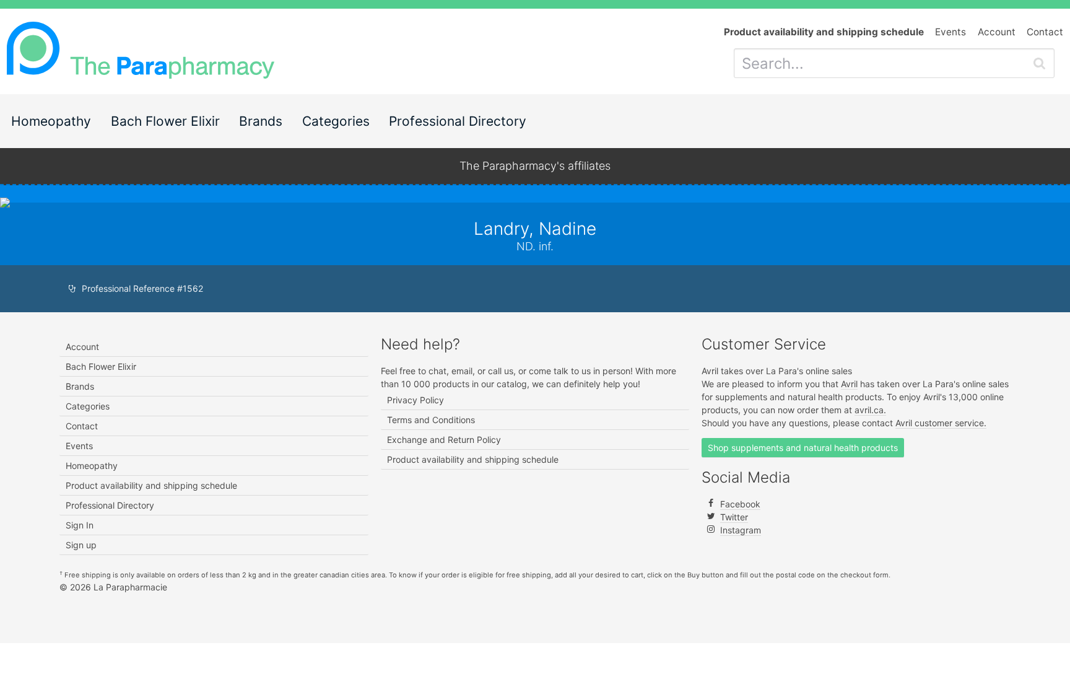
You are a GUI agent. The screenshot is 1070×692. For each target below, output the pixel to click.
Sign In (80, 525)
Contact (1045, 32)
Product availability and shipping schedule (151, 485)
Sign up (81, 545)
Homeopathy (51, 121)
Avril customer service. (940, 423)
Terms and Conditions (431, 419)
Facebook (740, 504)
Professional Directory (457, 121)
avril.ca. (870, 410)
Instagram (740, 530)
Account (997, 32)
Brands (260, 121)
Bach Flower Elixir (165, 121)
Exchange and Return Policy (444, 439)
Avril (849, 384)
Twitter (734, 517)
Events (950, 32)
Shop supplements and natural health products (803, 447)
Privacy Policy (415, 400)
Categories (336, 121)
